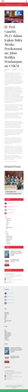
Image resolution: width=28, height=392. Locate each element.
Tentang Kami (8, 218)
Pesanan (8, 234)
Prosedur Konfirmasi (9, 239)
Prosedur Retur (9, 240)
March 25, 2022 (7, 69)
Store (6, 231)
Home (10, 3)
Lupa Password (9, 243)
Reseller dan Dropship (9, 227)
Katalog (5, 316)
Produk (7, 221)
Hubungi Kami (6, 313)
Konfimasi (6, 338)
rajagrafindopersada (10, 202)
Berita (7, 224)
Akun (7, 233)
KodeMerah (15, 387)
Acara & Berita (15, 3)
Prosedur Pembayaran (10, 237)
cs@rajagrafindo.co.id (10, 282)
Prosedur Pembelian (9, 236)
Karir (7, 225)
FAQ (7, 228)
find (6, 216)
